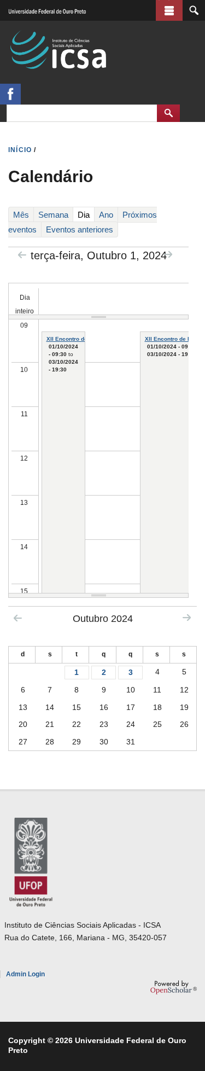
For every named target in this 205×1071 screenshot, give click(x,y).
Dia (85, 216)
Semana (53, 214)
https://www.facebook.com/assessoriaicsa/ (10, 94)
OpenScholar (173, 987)
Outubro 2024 (103, 618)
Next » (168, 254)
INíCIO (20, 150)
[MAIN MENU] (169, 10)
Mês (21, 214)
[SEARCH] (194, 10)
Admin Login (25, 974)
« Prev (22, 254)
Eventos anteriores (79, 229)
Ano (106, 214)
